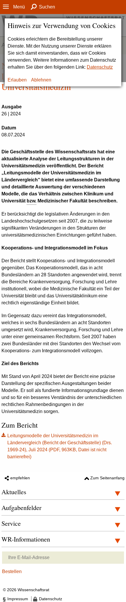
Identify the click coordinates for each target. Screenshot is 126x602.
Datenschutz (100, 67)
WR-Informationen (25, 539)
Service (11, 523)
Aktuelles (13, 492)
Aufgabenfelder (21, 507)
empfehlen (20, 478)
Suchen (47, 6)
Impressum (17, 598)
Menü (19, 6)
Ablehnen (41, 79)
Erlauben (17, 79)
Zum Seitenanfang (107, 478)
